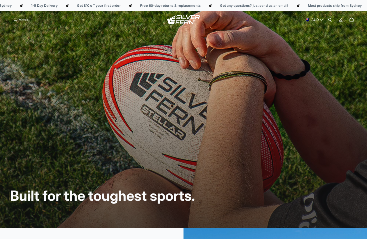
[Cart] (351, 19)
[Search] (330, 19)
